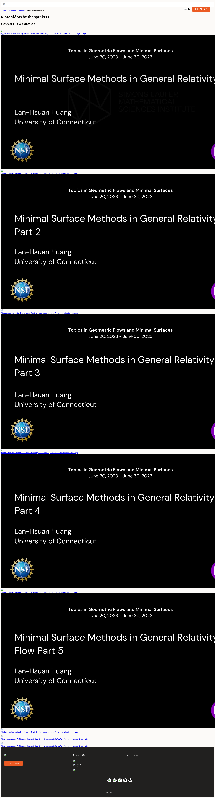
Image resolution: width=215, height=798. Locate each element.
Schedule (21, 11)
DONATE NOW (201, 9)
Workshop (12, 11)
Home (3, 11)
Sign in (187, 9)
